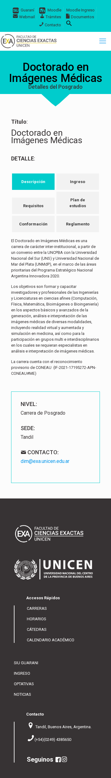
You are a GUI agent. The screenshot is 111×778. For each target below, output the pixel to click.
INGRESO (22, 673)
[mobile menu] (102, 41)
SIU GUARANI (26, 662)
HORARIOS (36, 619)
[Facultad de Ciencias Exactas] (28, 41)
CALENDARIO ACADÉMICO (50, 640)
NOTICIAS (22, 694)
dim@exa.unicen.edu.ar (45, 461)
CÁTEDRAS (37, 629)
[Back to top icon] (103, 769)
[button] (69, 25)
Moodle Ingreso (80, 10)
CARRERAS (37, 608)
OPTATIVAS (24, 684)
